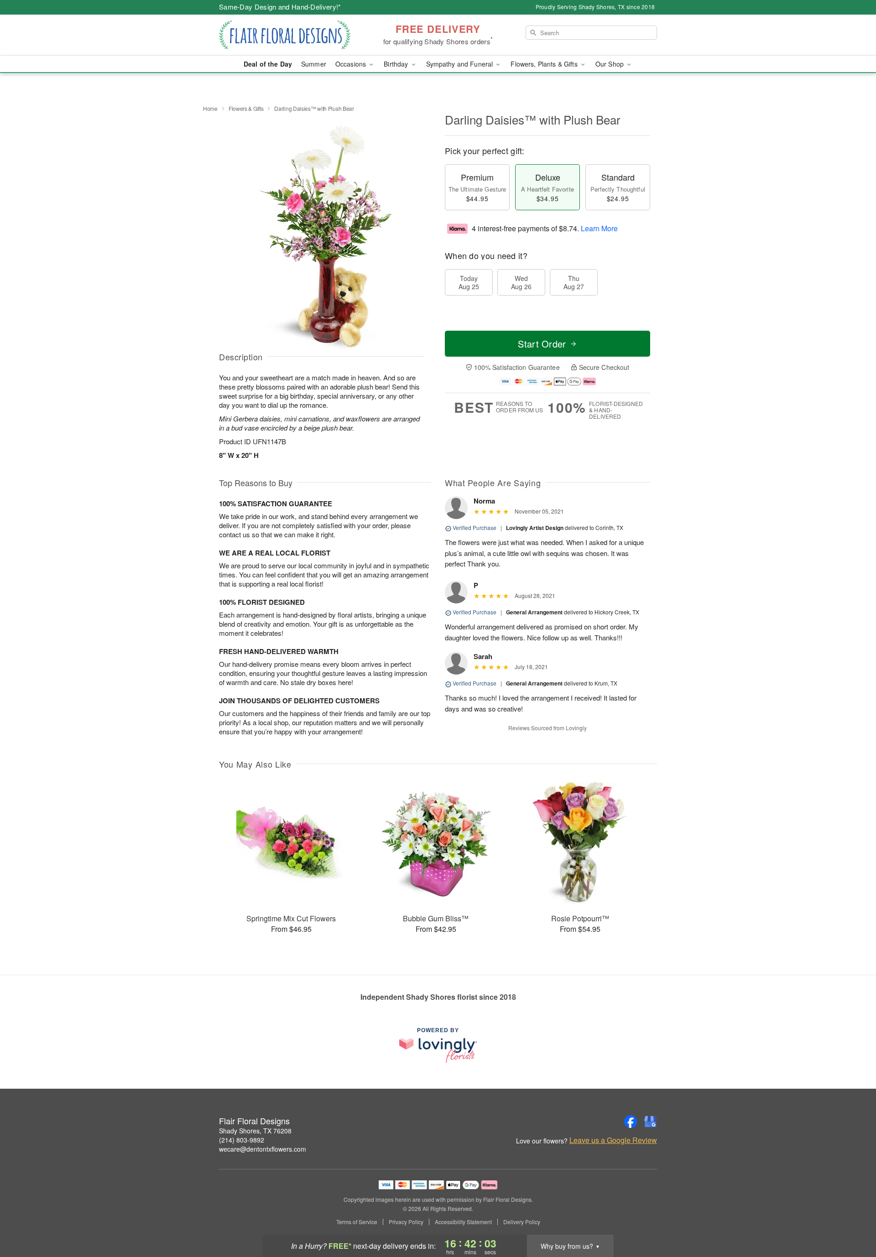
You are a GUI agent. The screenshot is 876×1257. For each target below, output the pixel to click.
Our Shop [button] (610, 63)
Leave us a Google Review (613, 1140)
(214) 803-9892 (241, 1139)
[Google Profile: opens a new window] (650, 1121)
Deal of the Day (268, 63)
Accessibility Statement (463, 1222)
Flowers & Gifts (246, 108)
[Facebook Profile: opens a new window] (630, 1121)
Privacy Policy (406, 1222)
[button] (852, 1218)
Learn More (599, 228)
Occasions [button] (351, 63)
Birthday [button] (397, 63)
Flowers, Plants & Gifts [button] (545, 63)
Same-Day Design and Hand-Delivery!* (280, 6)
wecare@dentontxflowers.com (262, 1148)
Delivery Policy (521, 1222)
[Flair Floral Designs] (284, 35)
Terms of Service (356, 1222)
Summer (313, 63)
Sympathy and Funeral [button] (460, 63)
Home (210, 108)
